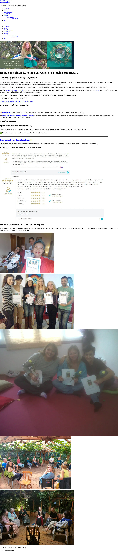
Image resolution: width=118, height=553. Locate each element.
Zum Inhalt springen (6, 1)
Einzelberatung (8, 12)
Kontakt (6, 15)
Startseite (6, 8)
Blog (5, 20)
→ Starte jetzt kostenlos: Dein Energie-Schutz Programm (16, 101)
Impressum (10, 17)
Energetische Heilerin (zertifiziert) (16, 140)
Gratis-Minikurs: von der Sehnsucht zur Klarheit (17, 115)
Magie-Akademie (5, 2)
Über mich (7, 13)
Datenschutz (14, 18)
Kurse (5, 10)
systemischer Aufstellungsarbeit (15, 90)
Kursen (98, 90)
